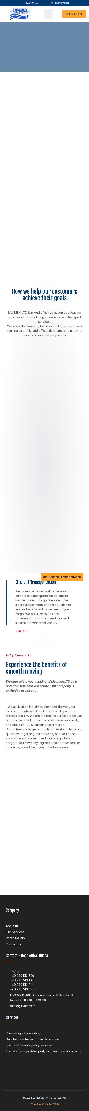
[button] (48, 14)
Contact (22, 631)
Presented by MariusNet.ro (44, 1104)
